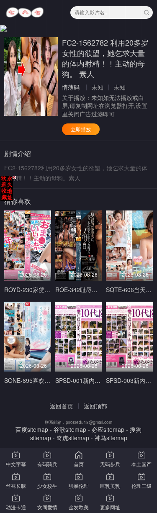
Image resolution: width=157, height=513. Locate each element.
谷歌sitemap (70, 429)
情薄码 (71, 87)
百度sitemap (31, 429)
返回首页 (61, 406)
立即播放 (81, 129)
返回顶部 (95, 406)
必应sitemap (108, 429)
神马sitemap (111, 437)
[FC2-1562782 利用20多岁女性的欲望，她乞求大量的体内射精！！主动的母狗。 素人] (31, 76)
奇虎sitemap (73, 437)
